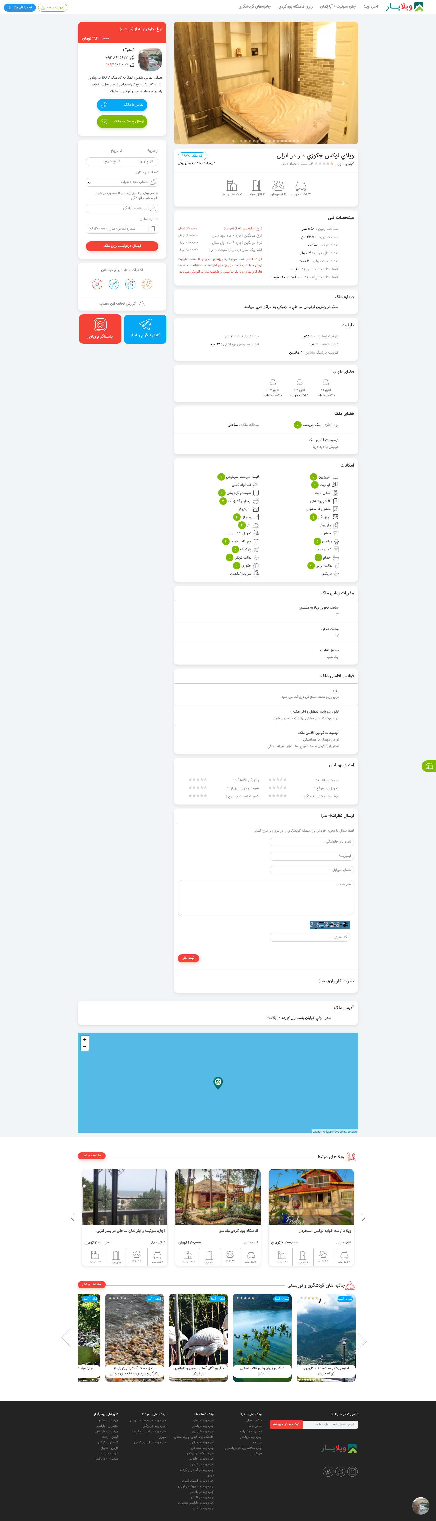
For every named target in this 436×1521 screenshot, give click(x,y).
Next (74, 1338)
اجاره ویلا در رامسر (202, 1492)
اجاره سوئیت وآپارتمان (200, 1453)
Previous (351, 1217)
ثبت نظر (188, 958)
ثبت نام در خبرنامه (286, 1424)
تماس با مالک (134, 105)
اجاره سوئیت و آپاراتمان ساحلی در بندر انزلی (224, 1231)
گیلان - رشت (110, 1437)
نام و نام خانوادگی (144, 198)
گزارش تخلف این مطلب (118, 304)
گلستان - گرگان (108, 1442)
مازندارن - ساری (108, 1420)
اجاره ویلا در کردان (202, 1464)
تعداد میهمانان (147, 173)
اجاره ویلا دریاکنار (251, 1437)
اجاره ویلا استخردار (202, 1420)
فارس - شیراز (109, 1448)
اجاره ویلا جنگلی (203, 1508)
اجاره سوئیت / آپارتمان (338, 7)
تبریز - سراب (109, 1453)
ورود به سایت (55, 7)
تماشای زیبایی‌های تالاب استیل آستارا (326, 1371)
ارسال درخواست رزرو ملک (122, 246)
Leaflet (317, 1131)
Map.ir (330, 1131)
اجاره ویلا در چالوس (201, 1458)
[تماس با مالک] (421, 1506)
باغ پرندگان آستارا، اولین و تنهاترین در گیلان (262, 1371)
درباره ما (257, 1442)
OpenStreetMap (347, 1131)
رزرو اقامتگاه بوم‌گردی (295, 7)
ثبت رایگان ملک (22, 7)
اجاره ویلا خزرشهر (203, 1431)
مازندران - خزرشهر (106, 1431)
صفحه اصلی (253, 1420)
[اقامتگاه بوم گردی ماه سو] (311, 1197)
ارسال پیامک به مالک (129, 121)
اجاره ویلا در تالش (202, 1497)
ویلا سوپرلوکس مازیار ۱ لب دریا (140, 1231)
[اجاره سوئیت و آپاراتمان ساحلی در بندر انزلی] (218, 1197)
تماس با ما (255, 1426)
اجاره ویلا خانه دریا (202, 1448)
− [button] (84, 1047)
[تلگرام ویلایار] (328, 1471)
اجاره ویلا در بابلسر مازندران (196, 1502)
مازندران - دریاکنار (107, 1458)
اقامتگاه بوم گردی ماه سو (332, 1231)
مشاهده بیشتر (92, 1155)
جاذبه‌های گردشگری (255, 7)
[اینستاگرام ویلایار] (352, 1471)
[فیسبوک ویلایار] (340, 1471)
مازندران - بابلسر (107, 1426)
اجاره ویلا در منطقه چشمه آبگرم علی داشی (134, 1371)
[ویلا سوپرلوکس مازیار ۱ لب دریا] (124, 1197)
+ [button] (84, 1039)
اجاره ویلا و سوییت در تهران (196, 1486)
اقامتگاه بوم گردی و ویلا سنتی (194, 1437)
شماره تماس (149, 219)
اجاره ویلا (371, 7)
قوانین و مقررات (251, 1431)
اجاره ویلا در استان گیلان (198, 1480)
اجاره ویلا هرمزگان (202, 1442)
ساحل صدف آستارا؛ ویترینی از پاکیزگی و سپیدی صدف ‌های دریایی (199, 1371)
